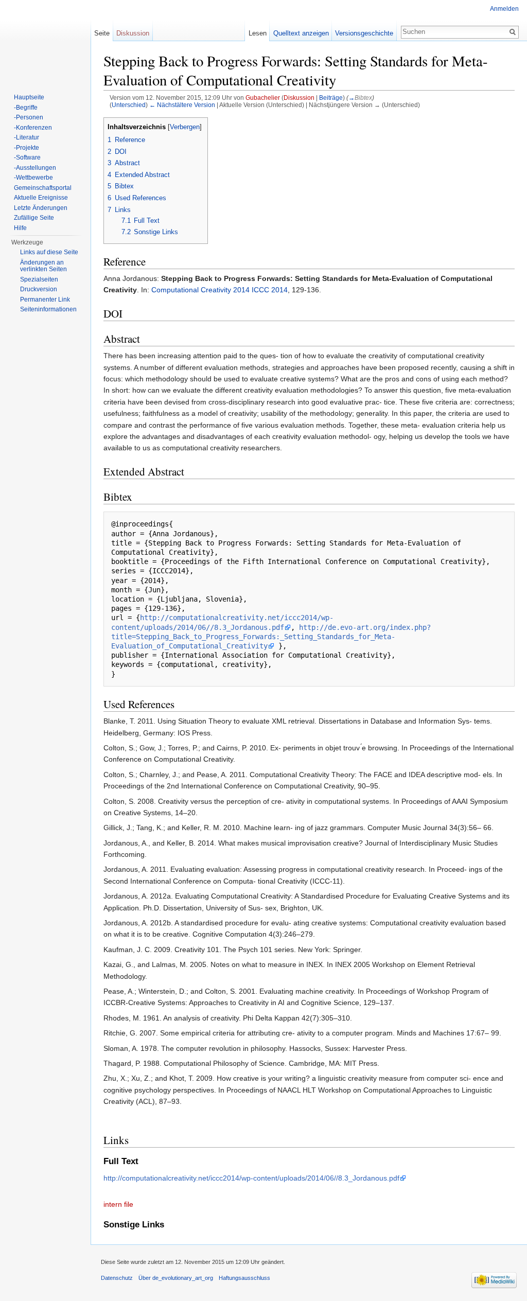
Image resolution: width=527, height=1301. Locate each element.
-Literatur (26, 137)
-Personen (28, 117)
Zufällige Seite (34, 217)
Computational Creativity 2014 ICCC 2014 (219, 290)
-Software (27, 157)
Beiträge (331, 97)
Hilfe (20, 228)
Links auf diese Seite (49, 252)
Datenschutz (117, 1278)
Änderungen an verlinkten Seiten (43, 266)
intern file (118, 1204)
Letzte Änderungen (40, 208)
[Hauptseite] (45, 41)
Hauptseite (29, 97)
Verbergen (185, 127)
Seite (102, 33)
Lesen (258, 33)
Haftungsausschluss (244, 1278)
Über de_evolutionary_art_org (175, 1278)
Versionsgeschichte (364, 33)
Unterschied (129, 104)
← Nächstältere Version (182, 104)
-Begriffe (26, 107)
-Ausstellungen (35, 167)
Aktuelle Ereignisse (41, 197)
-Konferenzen (33, 127)
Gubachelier (262, 97)
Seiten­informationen (48, 309)
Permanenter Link (45, 299)
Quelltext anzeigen (301, 33)
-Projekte (26, 147)
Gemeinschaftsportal (43, 187)
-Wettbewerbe (33, 177)
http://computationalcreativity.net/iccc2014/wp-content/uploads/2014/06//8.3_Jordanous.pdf (251, 1178)
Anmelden (504, 8)
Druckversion (38, 289)
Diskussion (299, 97)
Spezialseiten (39, 279)
